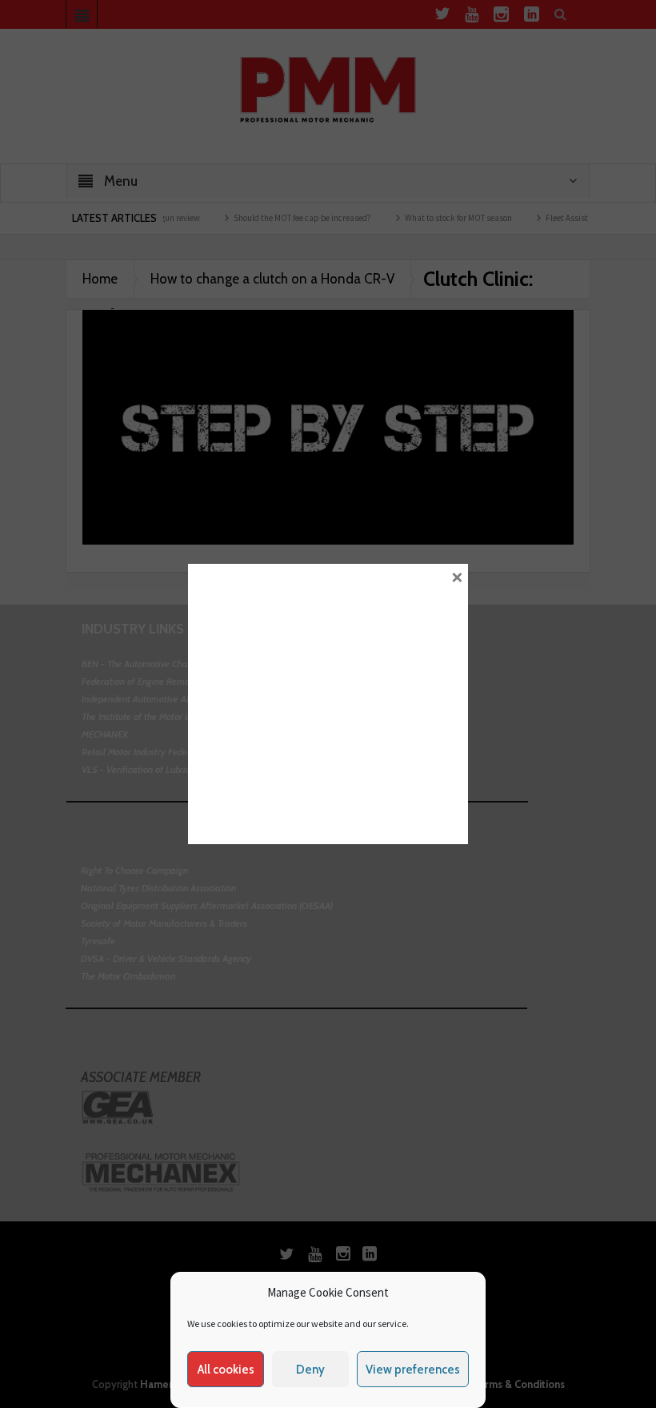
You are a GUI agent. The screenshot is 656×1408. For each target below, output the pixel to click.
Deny (310, 1369)
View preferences (413, 1369)
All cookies (226, 1369)
